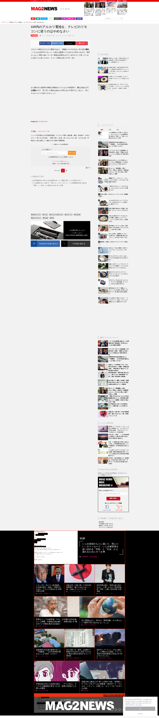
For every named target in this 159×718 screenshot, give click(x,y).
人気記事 (77, 214)
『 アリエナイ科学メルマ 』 (60, 161)
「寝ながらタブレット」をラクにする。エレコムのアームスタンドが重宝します (118, 188)
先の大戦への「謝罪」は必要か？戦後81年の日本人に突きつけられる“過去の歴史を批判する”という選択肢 (118, 382)
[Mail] (69, 9)
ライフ (43, 35)
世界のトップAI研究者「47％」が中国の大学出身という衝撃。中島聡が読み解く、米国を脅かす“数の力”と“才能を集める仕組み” (56, 621)
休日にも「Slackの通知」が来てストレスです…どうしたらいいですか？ (118, 249)
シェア (43, 43)
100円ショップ (36, 214)
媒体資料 (101, 522)
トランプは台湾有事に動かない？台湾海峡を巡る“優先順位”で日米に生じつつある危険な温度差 (118, 343)
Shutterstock (43, 121)
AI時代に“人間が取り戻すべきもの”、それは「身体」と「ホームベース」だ (111, 10)
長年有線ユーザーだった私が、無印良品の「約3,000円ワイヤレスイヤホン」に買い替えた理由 (118, 227)
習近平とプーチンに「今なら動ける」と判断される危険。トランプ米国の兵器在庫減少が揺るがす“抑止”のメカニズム (109, 653)
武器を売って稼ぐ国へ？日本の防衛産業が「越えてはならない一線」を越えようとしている (118, 413)
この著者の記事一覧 (42, 131)
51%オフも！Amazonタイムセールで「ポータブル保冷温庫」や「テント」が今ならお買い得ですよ (118, 281)
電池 (52, 218)
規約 (43, 149)
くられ (45, 214)
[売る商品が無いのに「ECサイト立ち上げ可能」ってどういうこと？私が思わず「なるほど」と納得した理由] (103, 90)
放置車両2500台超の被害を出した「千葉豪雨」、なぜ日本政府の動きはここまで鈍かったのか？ (118, 144)
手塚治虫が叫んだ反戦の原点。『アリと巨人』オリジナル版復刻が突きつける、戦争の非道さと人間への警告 (56, 686)
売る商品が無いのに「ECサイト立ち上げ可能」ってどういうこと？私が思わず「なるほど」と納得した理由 (118, 86)
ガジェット (69, 214)
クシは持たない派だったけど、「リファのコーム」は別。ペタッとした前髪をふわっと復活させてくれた (118, 299)
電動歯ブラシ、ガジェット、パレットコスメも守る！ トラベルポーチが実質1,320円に (118, 180)
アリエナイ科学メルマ (57, 214)
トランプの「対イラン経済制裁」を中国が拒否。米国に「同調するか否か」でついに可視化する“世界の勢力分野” (100, 12)
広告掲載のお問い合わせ (106, 523)
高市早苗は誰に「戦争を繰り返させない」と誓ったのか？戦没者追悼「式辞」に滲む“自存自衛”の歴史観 (118, 374)
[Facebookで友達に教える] (45, 241)
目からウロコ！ (37, 218)
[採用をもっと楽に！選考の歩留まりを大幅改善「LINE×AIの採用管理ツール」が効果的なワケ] (103, 63)
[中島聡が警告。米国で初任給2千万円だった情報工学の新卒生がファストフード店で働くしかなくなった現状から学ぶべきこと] (103, 73)
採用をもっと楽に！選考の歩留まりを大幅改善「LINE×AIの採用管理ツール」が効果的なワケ (118, 60)
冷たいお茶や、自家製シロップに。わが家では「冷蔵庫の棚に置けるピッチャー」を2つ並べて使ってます (118, 235)
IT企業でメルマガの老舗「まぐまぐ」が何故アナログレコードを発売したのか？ (118, 78)
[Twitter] (63, 9)
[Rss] (66, 9)
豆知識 (46, 218)
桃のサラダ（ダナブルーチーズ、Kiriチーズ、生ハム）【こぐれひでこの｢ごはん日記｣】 (118, 273)
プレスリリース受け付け (106, 527)
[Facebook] (61, 9)
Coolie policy (138, 705)
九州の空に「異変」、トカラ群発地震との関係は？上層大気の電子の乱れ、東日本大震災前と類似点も (118, 436)
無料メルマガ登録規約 (104, 490)
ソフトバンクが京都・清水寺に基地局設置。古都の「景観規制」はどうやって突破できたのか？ (122, 11)
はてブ (55, 43)
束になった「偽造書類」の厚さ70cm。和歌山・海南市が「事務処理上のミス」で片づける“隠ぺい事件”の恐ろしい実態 (89, 12)
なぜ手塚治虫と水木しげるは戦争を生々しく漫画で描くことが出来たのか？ (57, 180)
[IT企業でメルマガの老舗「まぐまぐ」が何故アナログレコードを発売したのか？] (103, 82)
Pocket (82, 43)
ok (140, 708)
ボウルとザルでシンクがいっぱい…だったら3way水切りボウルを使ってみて (118, 257)
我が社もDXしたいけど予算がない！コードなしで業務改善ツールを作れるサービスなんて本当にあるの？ (118, 162)
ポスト (70, 43)
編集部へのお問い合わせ (106, 525)
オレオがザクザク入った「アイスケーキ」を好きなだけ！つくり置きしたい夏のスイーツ (118, 202)
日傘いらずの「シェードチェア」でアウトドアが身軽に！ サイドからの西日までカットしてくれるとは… (118, 265)
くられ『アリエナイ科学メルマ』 (67, 35)
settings (140, 713)
